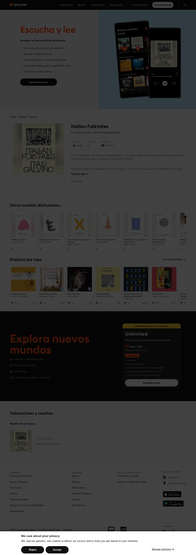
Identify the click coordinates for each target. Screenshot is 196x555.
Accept (57, 549)
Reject (32, 549)
